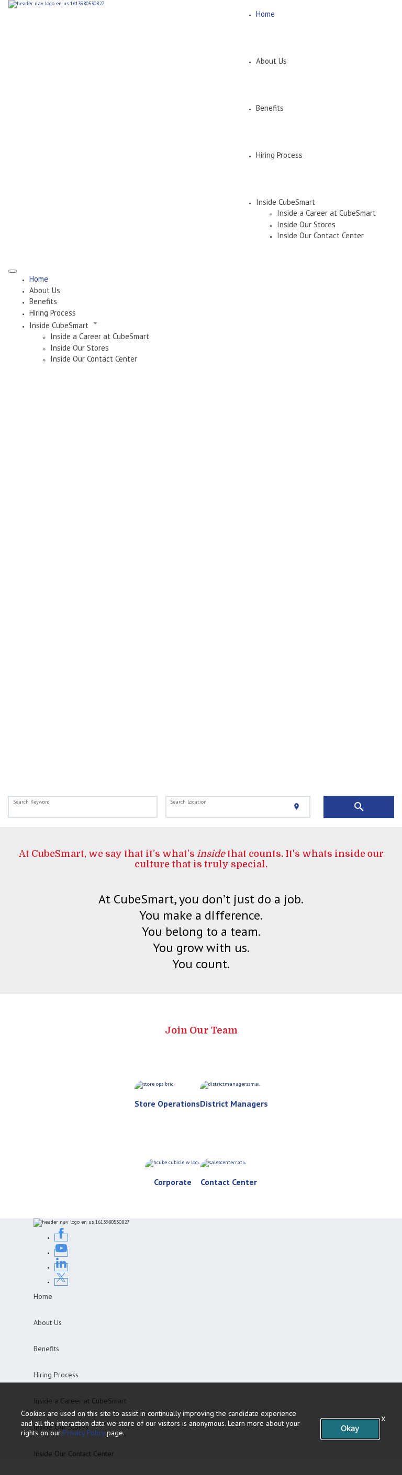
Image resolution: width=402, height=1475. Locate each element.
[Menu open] (12, 271)
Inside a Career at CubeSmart (326, 213)
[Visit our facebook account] (61, 1237)
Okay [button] (350, 1428)
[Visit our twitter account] (61, 1282)
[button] (211, 324)
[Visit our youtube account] (61, 1253)
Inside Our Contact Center (320, 235)
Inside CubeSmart (285, 202)
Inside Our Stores (306, 224)
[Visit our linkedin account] (61, 1267)
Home (265, 14)
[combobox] (83, 807)
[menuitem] (211, 278)
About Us (271, 61)
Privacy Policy (84, 1432)
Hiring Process (279, 155)
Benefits (270, 108)
